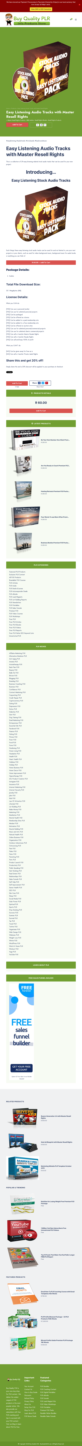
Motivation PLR (14, 826)
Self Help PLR (14, 882)
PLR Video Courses (16, 614)
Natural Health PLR (16, 834)
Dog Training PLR (15, 717)
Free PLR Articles (15, 622)
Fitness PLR (13, 737)
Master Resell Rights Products (16, 120)
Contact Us (28, 1389)
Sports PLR (13, 907)
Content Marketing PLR (17, 692)
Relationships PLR (15, 876)
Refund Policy (29, 1398)
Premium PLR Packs (47, 1410)
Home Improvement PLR (17, 773)
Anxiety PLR (13, 662)
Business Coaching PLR (17, 684)
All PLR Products (15, 577)
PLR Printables (14, 605)
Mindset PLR (13, 823)
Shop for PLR (29, 1410)
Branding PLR (13, 681)
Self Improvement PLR (16, 885)
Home (8, 108)
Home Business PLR (16, 768)
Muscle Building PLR (16, 829)
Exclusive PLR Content (17, 574)
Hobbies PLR (13, 762)
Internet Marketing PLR (17, 787)
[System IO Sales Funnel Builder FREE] (21, 1029)
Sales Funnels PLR (15, 879)
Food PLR (12, 742)
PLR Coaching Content (48, 1389)
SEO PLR (12, 890)
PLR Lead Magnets (15, 597)
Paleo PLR (12, 851)
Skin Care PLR (14, 893)
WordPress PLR (14, 943)
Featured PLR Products (17, 572)
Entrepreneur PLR (15, 723)
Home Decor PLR (15, 770)
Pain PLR (12, 848)
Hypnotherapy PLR (15, 776)
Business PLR (13, 687)
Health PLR (13, 756)
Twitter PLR (13, 927)
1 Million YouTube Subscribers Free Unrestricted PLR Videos (53, 1229)
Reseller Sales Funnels (48, 1416)
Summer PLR (13, 915)
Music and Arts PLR (16, 832)
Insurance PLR (14, 784)
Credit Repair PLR (15, 698)
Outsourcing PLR (15, 846)
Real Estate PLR (14, 874)
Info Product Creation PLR (18, 779)
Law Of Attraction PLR (17, 801)
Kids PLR (12, 798)
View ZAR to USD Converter (41, 9)
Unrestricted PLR (15, 636)
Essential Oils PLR (15, 726)
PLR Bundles (44, 1386)
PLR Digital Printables (47, 1392)
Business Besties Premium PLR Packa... (55, 543)
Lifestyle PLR (13, 804)
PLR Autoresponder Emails (18, 591)
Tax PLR (12, 921)
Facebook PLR (14, 728)
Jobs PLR (12, 795)
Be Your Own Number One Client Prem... (55, 440)
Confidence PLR (14, 689)
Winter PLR (13, 940)
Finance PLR (13, 731)
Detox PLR (13, 709)
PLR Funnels (44, 1398)
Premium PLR (13, 611)
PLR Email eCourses (16, 588)
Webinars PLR (14, 935)
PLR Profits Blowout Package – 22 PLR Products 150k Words (55, 1318)
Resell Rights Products (54, 120)
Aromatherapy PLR (15, 664)
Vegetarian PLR (14, 929)
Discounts (27, 1395)
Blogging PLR (13, 678)
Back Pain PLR (14, 667)
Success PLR (13, 913)
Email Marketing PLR (16, 720)
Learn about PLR (30, 1413)
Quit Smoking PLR (15, 871)
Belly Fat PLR (13, 673)
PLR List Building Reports (18, 600)
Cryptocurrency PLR (16, 701)
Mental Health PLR (15, 818)
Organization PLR (15, 840)
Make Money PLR (15, 809)
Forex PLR (12, 745)
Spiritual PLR (13, 904)
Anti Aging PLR (14, 659)
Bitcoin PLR (13, 675)
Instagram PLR (14, 781)
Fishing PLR (13, 734)
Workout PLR (13, 949)
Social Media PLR (15, 899)
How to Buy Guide (30, 1392)
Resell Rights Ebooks (41, 120)
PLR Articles (13, 583)
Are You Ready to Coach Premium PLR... (55, 466)
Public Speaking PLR (16, 868)
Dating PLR (13, 703)
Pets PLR (12, 860)
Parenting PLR (14, 857)
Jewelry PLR (13, 793)
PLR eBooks (13, 594)
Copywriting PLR (15, 695)
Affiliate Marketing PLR (17, 653)
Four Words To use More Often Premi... (55, 517)
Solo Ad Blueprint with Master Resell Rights (56, 1142)
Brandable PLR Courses (17, 580)
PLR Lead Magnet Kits (48, 1401)
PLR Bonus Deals (30, 1416)
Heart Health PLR (15, 759)
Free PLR (12, 619)
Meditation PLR (14, 815)
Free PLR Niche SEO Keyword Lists (21, 633)
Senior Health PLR (15, 887)
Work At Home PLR (16, 946)
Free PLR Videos (15, 627)
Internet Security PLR (16, 790)
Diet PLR (12, 715)
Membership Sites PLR (17, 821)
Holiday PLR (13, 765)
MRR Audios (30, 120)
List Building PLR (15, 807)
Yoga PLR (12, 952)
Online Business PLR (16, 837)
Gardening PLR (14, 748)
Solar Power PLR (15, 901)
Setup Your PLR (29, 1407)
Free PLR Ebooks (15, 625)
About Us (27, 1404)
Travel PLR (12, 924)
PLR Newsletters (15, 602)
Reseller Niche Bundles (48, 1413)
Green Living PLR (15, 751)
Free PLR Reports (15, 630)
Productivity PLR (15, 865)
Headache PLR (14, 754)
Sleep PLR (12, 896)
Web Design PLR (15, 932)
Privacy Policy (29, 1401)
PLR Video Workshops (48, 1404)
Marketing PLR (14, 812)
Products (13, 108)
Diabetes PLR (14, 712)
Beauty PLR (13, 670)
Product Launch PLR (16, 862)
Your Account (29, 1386)
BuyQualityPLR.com (46, 1444)
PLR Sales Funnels (15, 608)
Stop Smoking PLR (15, 910)
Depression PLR (14, 706)
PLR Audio (12, 586)
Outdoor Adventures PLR (18, 843)
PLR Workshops (14, 616)
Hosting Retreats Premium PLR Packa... (55, 491)
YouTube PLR (13, 954)
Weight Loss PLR (15, 938)
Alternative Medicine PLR (18, 656)
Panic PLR (12, 854)
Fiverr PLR (12, 740)
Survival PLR (13, 918)
